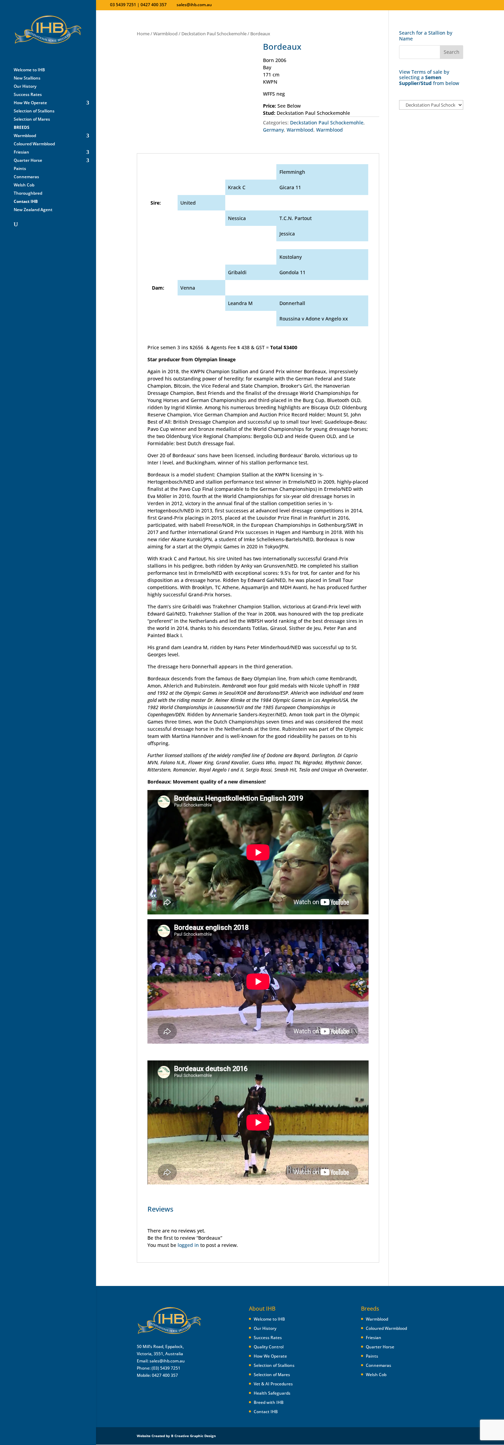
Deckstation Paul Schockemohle (214, 34)
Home (143, 34)
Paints (20, 168)
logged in (188, 1245)
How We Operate (30, 103)
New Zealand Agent (33, 209)
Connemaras (26, 177)
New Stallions (27, 78)
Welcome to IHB (29, 70)
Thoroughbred (28, 193)
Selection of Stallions (34, 111)
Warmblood (25, 135)
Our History (25, 86)
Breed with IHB (269, 1402)
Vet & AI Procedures (273, 1384)
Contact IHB (266, 1411)
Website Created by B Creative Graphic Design (176, 1435)
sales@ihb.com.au (167, 1361)
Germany (273, 129)
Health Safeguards (272, 1393)
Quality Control (269, 1347)
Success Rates (28, 94)
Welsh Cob (24, 185)
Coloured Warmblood (34, 144)
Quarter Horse (28, 160)
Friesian (21, 152)
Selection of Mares (32, 119)
